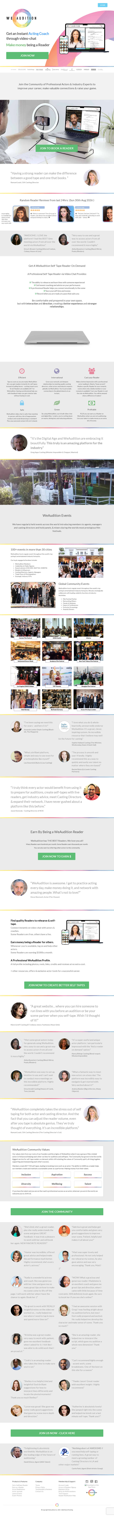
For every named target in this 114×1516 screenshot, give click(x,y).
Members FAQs (64, 1489)
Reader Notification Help (67, 1495)
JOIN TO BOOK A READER (56, 148)
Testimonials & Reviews (43, 1489)
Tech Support (63, 1493)
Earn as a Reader (18, 1487)
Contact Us (39, 1491)
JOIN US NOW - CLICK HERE (57, 1433)
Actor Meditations (18, 1489)
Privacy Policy (40, 1487)
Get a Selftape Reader (20, 1485)
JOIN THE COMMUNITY (57, 1211)
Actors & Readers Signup (67, 1487)
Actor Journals (17, 1491)
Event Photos (17, 1495)
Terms (37, 1485)
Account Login (64, 1485)
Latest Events (17, 1493)
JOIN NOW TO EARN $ (56, 856)
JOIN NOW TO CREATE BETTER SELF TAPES (56, 985)
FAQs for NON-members (67, 1491)
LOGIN (102, 5)
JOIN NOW (27, 55)
